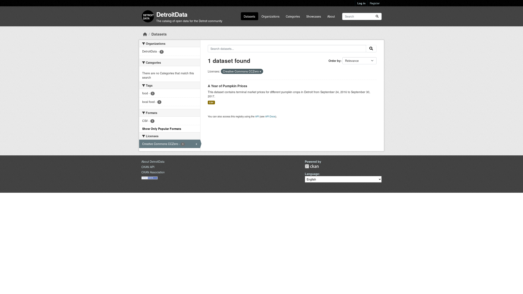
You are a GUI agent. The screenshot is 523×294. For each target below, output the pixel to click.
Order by (335, 61)
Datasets (249, 16)
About (331, 16)
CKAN (312, 166)
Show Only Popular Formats (161, 129)
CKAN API (147, 167)
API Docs (270, 116)
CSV (211, 102)
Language (312, 174)
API (257, 116)
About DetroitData (152, 161)
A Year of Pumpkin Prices (227, 86)
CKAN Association (153, 172)
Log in (361, 3)
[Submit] (377, 16)
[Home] (145, 34)
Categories (293, 16)
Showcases (313, 16)
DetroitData (171, 14)
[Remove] (260, 71)
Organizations (270, 16)
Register (375, 3)
